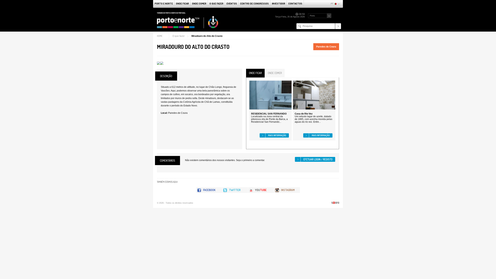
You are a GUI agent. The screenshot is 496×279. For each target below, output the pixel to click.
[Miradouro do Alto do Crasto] (158, 63)
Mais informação (277, 135)
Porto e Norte (164, 3)
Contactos (295, 3)
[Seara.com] (335, 203)
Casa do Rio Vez (304, 113)
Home (159, 35)
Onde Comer (199, 3)
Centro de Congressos (254, 3)
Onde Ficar (182, 3)
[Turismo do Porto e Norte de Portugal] (188, 20)
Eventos (231, 3)
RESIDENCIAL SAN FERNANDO (269, 113)
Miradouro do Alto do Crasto (206, 36)
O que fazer (216, 3)
